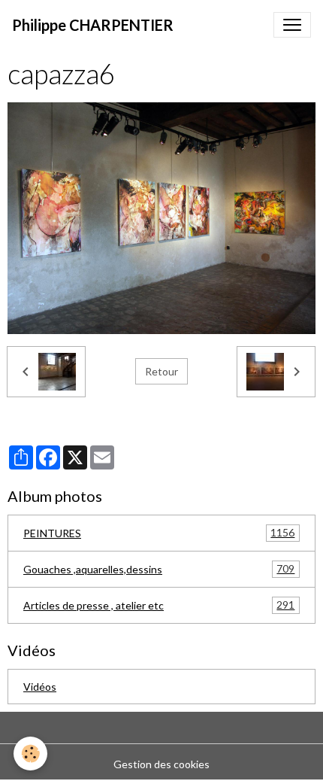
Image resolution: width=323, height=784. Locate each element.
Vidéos (39, 686)
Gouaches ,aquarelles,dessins (158, 569)
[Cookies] (30, 753)
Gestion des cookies (161, 764)
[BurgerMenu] (292, 25)
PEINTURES (158, 532)
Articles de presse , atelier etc (158, 605)
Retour (161, 371)
